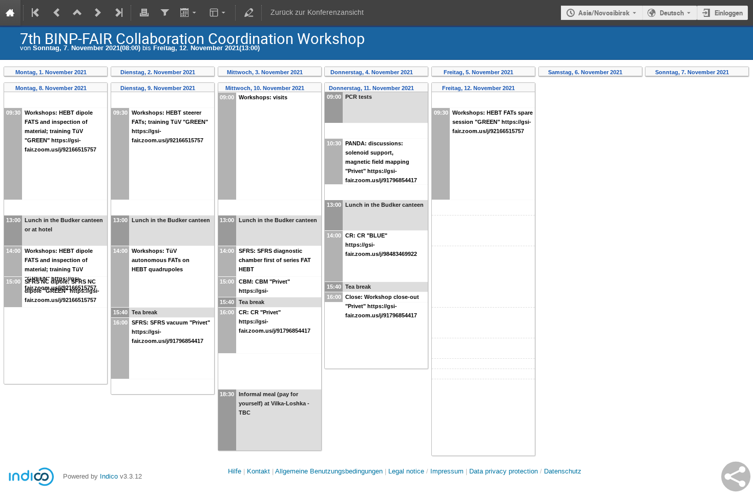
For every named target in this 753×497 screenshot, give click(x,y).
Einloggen (729, 12)
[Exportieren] (189, 13)
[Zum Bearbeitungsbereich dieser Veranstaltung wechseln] (248, 13)
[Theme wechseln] (218, 13)
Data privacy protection (504, 471)
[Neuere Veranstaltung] (98, 13)
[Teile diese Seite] (735, 476)
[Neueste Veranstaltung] (118, 13)
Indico (109, 476)
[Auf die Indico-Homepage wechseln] (10, 13)
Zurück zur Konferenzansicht (317, 12)
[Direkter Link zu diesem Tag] (93, 72)
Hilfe (234, 471)
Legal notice (407, 471)
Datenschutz (562, 471)
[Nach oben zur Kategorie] (77, 13)
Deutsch (672, 12)
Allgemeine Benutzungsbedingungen (329, 471)
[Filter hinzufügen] (164, 13)
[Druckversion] (144, 13)
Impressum (447, 471)
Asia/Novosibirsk (604, 12)
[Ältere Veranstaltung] (57, 13)
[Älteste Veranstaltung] (36, 13)
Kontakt (258, 471)
